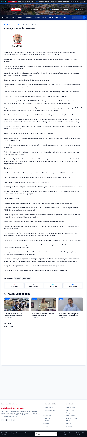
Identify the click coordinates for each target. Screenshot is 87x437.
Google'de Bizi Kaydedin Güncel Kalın (46, 433)
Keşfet (20, 17)
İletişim (3, 1)
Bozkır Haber (12, 24)
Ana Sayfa (5, 17)
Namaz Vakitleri (71, 410)
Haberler (28, 17)
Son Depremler (71, 415)
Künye (60, 432)
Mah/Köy (37, 17)
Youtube (69, 426)
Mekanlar (58, 17)
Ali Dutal (20, 24)
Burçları (69, 423)
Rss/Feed (47, 418)
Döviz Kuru (70, 420)
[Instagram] (75, 2)
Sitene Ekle (48, 415)
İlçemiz (12, 17)
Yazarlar (65, 17)
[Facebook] (73, 2)
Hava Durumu (71, 407)
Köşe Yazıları (26, 278)
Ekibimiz (47, 413)
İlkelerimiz (47, 423)
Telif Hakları (78, 433)
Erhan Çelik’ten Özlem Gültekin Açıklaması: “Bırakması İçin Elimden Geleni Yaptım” (69, 315)
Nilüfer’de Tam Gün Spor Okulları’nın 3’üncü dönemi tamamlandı (42, 1)
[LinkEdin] (71, 2)
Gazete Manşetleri (72, 418)
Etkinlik (51, 17)
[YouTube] (78, 2)
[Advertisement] (43, 383)
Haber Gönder (49, 407)
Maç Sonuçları (71, 413)
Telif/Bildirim (48, 420)
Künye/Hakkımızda (50, 410)
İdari (43, 17)
